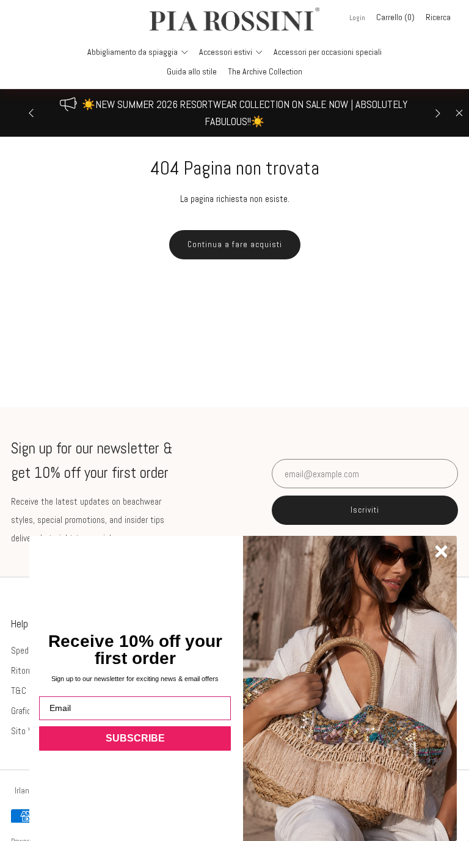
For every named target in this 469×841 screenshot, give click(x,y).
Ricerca (438, 17)
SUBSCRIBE (135, 738)
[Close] (459, 113)
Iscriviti (365, 510)
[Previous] (31, 112)
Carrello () (395, 17)
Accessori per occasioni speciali (328, 51)
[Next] (438, 112)
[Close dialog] (441, 551)
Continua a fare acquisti (234, 244)
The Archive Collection (265, 71)
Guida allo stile (192, 71)
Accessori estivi (225, 51)
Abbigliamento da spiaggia (132, 51)
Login (357, 18)
